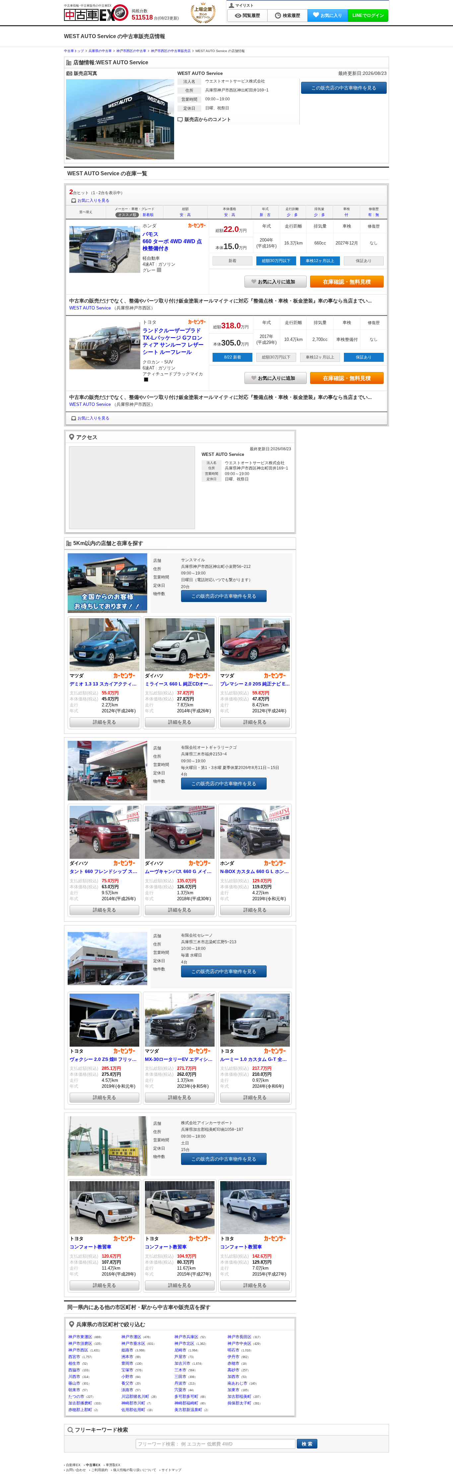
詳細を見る (104, 722)
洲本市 (127, 1356)
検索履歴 (291, 15)
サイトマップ (171, 1470)
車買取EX (113, 1465)
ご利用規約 (99, 1470)
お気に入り (331, 15)
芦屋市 (180, 1356)
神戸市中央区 (239, 1343)
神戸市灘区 (131, 1337)
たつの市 (76, 1396)
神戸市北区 (184, 1343)
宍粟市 (180, 1390)
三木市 (180, 1370)
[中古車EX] (96, 12)
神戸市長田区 (239, 1337)
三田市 (180, 1376)
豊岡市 (127, 1363)
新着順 (148, 215)
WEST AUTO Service (90, 307)
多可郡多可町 (186, 1396)
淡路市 (127, 1390)
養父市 (127, 1383)
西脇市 (74, 1370)
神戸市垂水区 (133, 1343)
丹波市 (180, 1383)
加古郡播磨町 (80, 1403)
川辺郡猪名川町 (135, 1396)
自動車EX (73, 1465)
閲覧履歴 (251, 15)
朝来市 (74, 1390)
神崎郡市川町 (133, 1403)
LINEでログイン (368, 15)
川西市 (74, 1376)
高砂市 (233, 1370)
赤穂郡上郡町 (80, 1409)
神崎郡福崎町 (186, 1403)
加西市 (233, 1376)
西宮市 (74, 1356)
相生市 (74, 1363)
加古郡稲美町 (239, 1396)
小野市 (127, 1376)
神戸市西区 (78, 1350)
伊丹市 (233, 1356)
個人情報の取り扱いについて (134, 1470)
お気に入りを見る (93, 200)
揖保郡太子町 (239, 1403)
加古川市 (182, 1363)
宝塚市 (127, 1370)
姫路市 (127, 1350)
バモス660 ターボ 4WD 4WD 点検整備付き (172, 241)
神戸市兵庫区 (186, 1337)
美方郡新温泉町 (188, 1409)
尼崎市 (180, 1350)
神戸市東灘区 (80, 1337)
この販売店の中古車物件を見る (343, 87)
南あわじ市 (237, 1383)
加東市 (233, 1390)
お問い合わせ (76, 1470)
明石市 (233, 1350)
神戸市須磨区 (80, 1343)
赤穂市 (233, 1363)
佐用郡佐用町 (133, 1409)
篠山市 (74, 1383)
